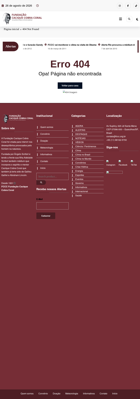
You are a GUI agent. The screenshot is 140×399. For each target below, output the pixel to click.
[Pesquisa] (129, 19)
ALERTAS (80, 130)
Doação (44, 140)
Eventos (79, 179)
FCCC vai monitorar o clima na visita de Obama (67, 44)
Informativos (46, 154)
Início (43, 168)
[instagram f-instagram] (119, 5)
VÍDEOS (79, 142)
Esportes (79, 175)
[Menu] (120, 19)
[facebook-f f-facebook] (128, 5)
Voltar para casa (70, 85)
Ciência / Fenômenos (85, 146)
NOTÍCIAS (80, 138)
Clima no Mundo (83, 158)
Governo (79, 183)
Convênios (80, 162)
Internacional (81, 191)
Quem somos (46, 127)
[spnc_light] (137, 19)
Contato (44, 161)
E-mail (39, 199)
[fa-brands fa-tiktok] (136, 5)
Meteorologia (46, 147)
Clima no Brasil (82, 154)
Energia (79, 170)
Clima (78, 150)
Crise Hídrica (81, 166)
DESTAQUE (81, 134)
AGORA (79, 125)
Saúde (78, 195)
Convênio (45, 133)
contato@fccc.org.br (116, 136)
